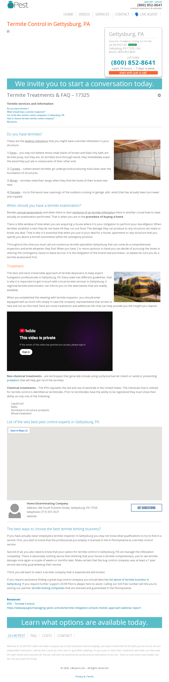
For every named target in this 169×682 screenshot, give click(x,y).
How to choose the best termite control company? (30, 118)
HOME (68, 14)
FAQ (34, 635)
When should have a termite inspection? (26, 112)
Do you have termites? (18, 108)
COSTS (47, 635)
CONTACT (122, 14)
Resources (12, 122)
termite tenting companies (48, 588)
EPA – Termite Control (20, 604)
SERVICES (102, 14)
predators (13, 380)
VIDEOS (84, 14)
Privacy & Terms (84, 676)
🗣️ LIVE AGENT (146, 14)
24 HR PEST (16, 635)
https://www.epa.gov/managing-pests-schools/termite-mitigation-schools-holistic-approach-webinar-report (74, 608)
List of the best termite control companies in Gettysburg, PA (35, 115)
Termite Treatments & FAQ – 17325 (48, 95)
